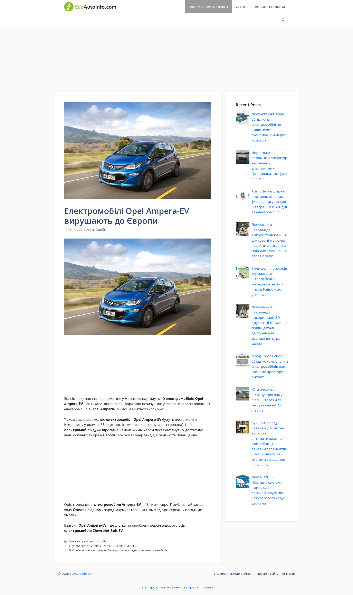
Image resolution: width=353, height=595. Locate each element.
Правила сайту (267, 573)
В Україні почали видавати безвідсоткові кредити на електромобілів (118, 550)
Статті (240, 7)
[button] (283, 20)
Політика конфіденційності (234, 573)
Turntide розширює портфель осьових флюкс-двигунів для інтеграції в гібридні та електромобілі (269, 201)
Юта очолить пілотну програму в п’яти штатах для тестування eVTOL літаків (268, 400)
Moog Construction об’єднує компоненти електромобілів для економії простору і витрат (269, 366)
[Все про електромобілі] (90, 6)
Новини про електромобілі (208, 7)
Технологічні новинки (269, 7)
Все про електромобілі (148, 6)
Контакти (288, 573)
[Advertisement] (176, 57)
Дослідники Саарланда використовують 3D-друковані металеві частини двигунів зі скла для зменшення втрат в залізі (269, 240)
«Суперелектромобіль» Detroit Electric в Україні (102, 546)
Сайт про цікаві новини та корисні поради (177, 587)
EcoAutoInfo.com (81, 573)
